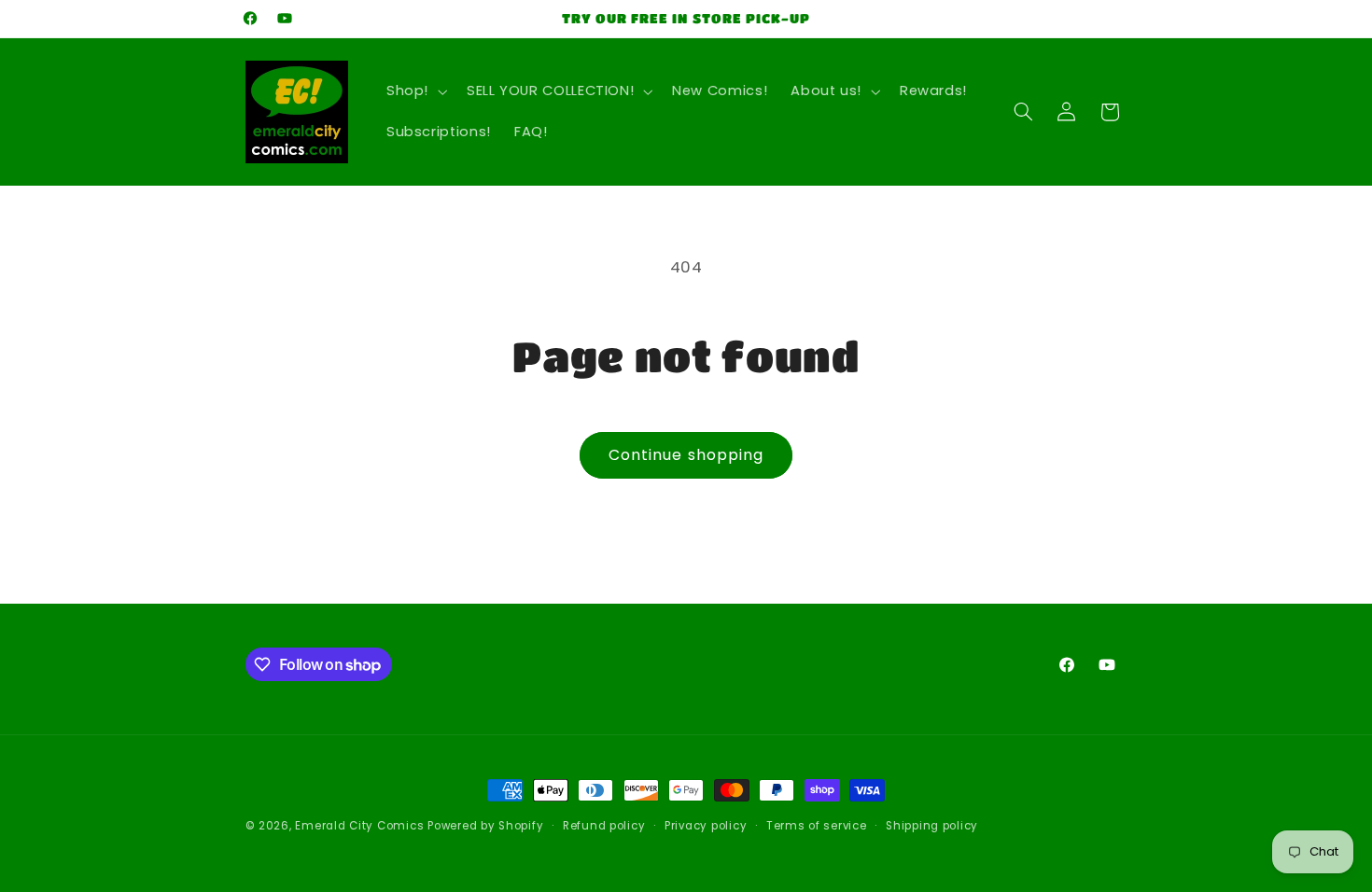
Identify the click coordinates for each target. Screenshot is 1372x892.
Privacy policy (706, 825)
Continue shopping (686, 455)
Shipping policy (932, 825)
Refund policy (604, 825)
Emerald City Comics (359, 825)
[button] (414, 91)
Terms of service (816, 825)
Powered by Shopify (485, 825)
